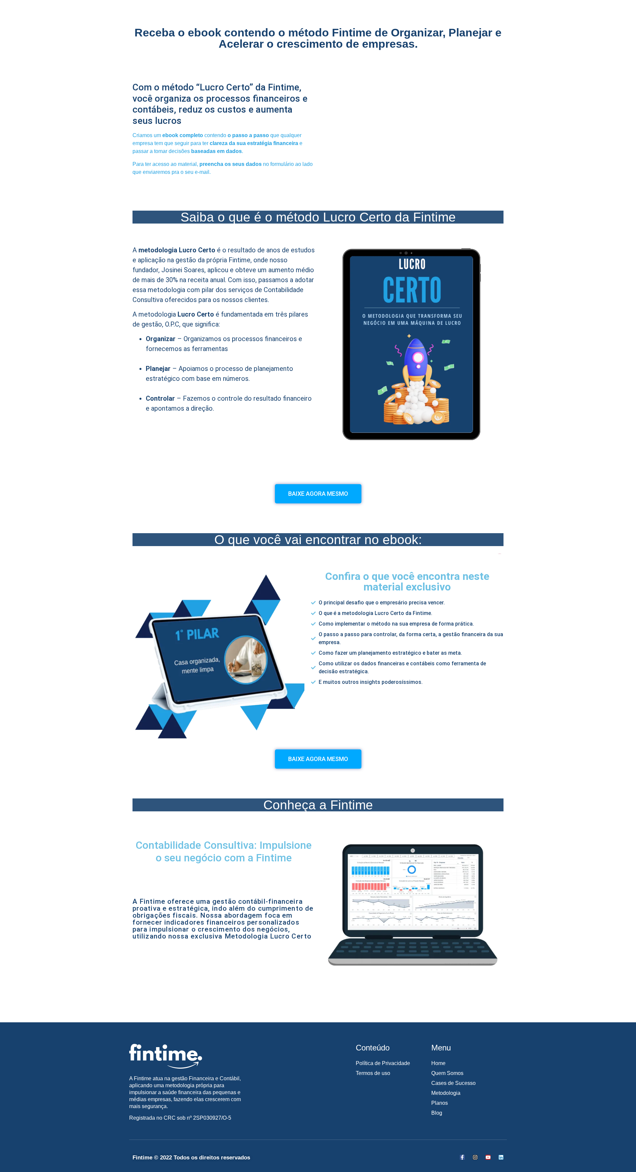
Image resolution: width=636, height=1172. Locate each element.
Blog (436, 1113)
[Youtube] (488, 1157)
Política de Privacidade (383, 1063)
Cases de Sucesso (453, 1083)
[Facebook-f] (462, 1157)
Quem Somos (447, 1073)
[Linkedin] (501, 1157)
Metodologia (445, 1093)
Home (438, 1063)
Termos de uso (373, 1073)
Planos (439, 1103)
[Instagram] (475, 1157)
